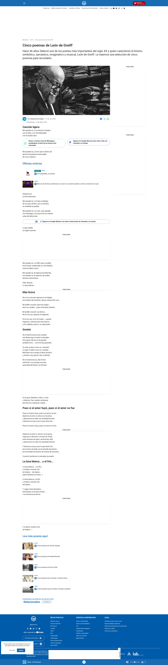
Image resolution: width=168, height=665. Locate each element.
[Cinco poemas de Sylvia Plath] (28, 567)
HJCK (31, 40)
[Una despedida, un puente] (28, 173)
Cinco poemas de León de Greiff (44, 40)
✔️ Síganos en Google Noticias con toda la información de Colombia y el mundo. (68, 221)
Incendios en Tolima (74, 8)
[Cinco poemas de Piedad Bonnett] (28, 556)
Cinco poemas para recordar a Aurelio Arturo (52, 578)
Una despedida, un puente (46, 174)
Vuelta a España (103, 8)
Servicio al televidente (82, 621)
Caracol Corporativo (55, 643)
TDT (77, 626)
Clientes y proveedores (82, 633)
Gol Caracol (53, 626)
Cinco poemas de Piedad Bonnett (48, 556)
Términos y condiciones (111, 631)
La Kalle (52, 628)
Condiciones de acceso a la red (113, 621)
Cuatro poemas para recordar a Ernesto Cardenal (53, 589)
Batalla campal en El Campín (59, 8)
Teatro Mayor (54, 638)
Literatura (46, 602)
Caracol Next (53, 645)
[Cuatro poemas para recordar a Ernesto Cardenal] (28, 589)
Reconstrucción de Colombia (90, 8)
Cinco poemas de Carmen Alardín (48, 546)
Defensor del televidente (83, 623)
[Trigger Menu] (24, 3)
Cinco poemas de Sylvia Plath (47, 567)
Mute (127, 662)
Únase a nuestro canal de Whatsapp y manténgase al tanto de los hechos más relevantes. (42, 143)
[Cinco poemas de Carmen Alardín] (28, 546)
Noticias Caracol (54, 621)
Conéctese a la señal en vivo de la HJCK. (38, 599)
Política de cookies (110, 628)
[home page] (84, 3)
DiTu (51, 633)
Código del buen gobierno (83, 628)
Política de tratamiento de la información (116, 626)
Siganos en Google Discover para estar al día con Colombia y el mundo (90, 142)
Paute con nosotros (81, 635)
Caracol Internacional (56, 640)
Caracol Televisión (55, 623)
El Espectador (54, 635)
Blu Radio (25, 40)
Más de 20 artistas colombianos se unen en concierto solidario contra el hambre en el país (68, 184)
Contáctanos (79, 631)
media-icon (84, 662)
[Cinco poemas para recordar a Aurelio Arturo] (28, 578)
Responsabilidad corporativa (112, 623)
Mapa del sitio (80, 638)
